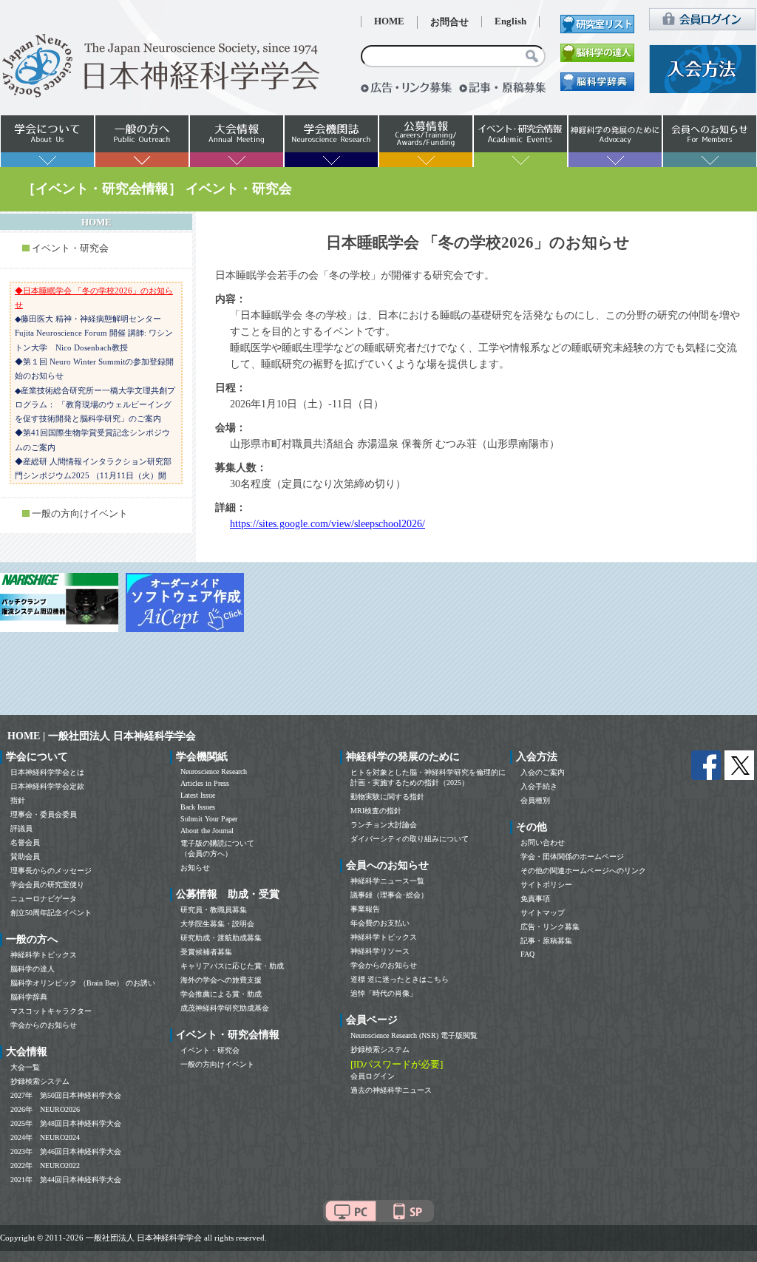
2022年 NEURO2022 (45, 1165)
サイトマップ (542, 913)
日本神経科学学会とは (47, 772)
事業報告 (365, 909)
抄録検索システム (39, 1081)
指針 (17, 800)
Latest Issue (197, 795)
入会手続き (538, 786)
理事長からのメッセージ (51, 870)
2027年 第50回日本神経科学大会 (65, 1095)
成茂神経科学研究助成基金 (224, 1008)
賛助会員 (25, 856)
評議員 (21, 828)
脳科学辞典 (28, 997)
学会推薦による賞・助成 (221, 994)
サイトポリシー (546, 885)
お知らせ (195, 868)
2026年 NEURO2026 (45, 1109)
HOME (389, 21)
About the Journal (207, 831)
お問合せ (449, 22)
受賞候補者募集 (206, 952)
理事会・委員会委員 (43, 814)
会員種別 (535, 800)
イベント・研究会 (70, 248)
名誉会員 (25, 842)
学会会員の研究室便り (47, 885)
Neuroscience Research (213, 771)
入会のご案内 (542, 772)
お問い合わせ (542, 842)
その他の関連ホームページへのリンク (583, 870)
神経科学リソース (380, 951)
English (510, 21)
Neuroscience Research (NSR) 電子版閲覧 (414, 1035)
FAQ (527, 954)
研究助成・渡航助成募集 (221, 938)
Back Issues (197, 807)
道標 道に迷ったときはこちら (399, 979)
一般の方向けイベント (80, 514)
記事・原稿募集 (546, 941)
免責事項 (535, 899)
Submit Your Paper (208, 819)
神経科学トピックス (43, 955)
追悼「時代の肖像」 (383, 993)
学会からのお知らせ (43, 1025)
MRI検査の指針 (375, 811)
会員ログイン (372, 1076)
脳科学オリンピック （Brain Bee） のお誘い (82, 983)
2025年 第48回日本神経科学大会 (65, 1123)
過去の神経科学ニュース (391, 1090)
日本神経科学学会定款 (47, 786)
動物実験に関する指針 (387, 797)
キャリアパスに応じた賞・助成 (232, 966)
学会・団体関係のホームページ (572, 856)
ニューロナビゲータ (43, 899)
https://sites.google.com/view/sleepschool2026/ (327, 523)
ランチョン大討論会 (383, 825)
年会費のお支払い (380, 923)
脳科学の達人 (32, 969)
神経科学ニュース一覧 (387, 881)
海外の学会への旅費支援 (221, 980)
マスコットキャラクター (51, 1011)
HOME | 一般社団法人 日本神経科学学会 (101, 736)
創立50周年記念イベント (51, 913)
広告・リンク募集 (550, 927)
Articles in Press (204, 783)
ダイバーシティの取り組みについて (409, 839)
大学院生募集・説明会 (217, 924)
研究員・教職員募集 (213, 910)
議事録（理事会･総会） (389, 895)
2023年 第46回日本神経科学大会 (65, 1151)
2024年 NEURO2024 (45, 1137)
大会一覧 (25, 1067)
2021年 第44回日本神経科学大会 (65, 1180)
